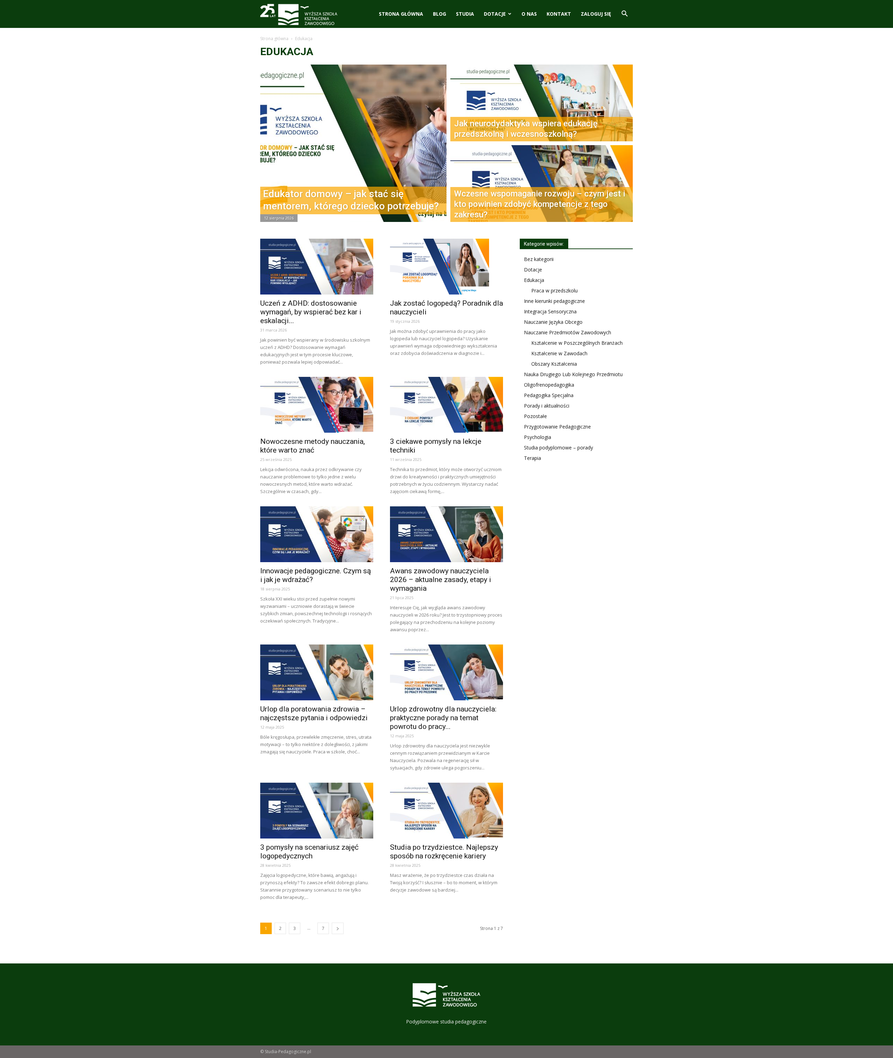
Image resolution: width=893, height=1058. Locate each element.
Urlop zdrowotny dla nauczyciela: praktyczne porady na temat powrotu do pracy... (443, 718)
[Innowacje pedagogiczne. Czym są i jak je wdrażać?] (316, 534)
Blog (439, 13)
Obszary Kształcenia (554, 363)
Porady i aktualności (546, 405)
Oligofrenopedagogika (549, 384)
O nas (529, 13)
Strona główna (401, 13)
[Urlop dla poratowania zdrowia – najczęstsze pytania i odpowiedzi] (316, 672)
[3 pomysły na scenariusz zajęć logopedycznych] (316, 811)
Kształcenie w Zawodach (559, 353)
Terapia (532, 458)
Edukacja (534, 280)
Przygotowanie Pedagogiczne (557, 426)
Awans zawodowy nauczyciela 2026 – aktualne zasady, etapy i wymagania (440, 580)
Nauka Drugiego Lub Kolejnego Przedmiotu (573, 374)
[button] (624, 14)
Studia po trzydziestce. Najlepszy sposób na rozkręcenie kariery (444, 851)
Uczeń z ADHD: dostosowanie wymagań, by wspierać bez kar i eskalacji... (310, 312)
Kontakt (559, 13)
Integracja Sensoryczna (550, 311)
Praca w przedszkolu (554, 290)
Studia (465, 13)
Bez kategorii (539, 259)
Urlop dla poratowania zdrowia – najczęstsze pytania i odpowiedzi (314, 713)
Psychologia (537, 437)
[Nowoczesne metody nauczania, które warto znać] (316, 405)
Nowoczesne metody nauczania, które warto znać (312, 445)
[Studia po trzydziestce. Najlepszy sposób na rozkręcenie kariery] (446, 811)
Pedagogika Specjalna (548, 395)
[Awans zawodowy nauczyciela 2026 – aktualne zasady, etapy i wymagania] (446, 534)
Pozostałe (535, 416)
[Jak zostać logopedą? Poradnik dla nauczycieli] (446, 267)
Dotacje (495, 13)
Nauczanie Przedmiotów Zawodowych (567, 332)
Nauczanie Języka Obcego (553, 322)
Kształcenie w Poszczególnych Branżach (577, 343)
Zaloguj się (596, 13)
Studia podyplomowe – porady (558, 447)
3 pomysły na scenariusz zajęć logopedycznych (309, 851)
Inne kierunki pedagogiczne (554, 301)
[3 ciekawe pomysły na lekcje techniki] (446, 405)
